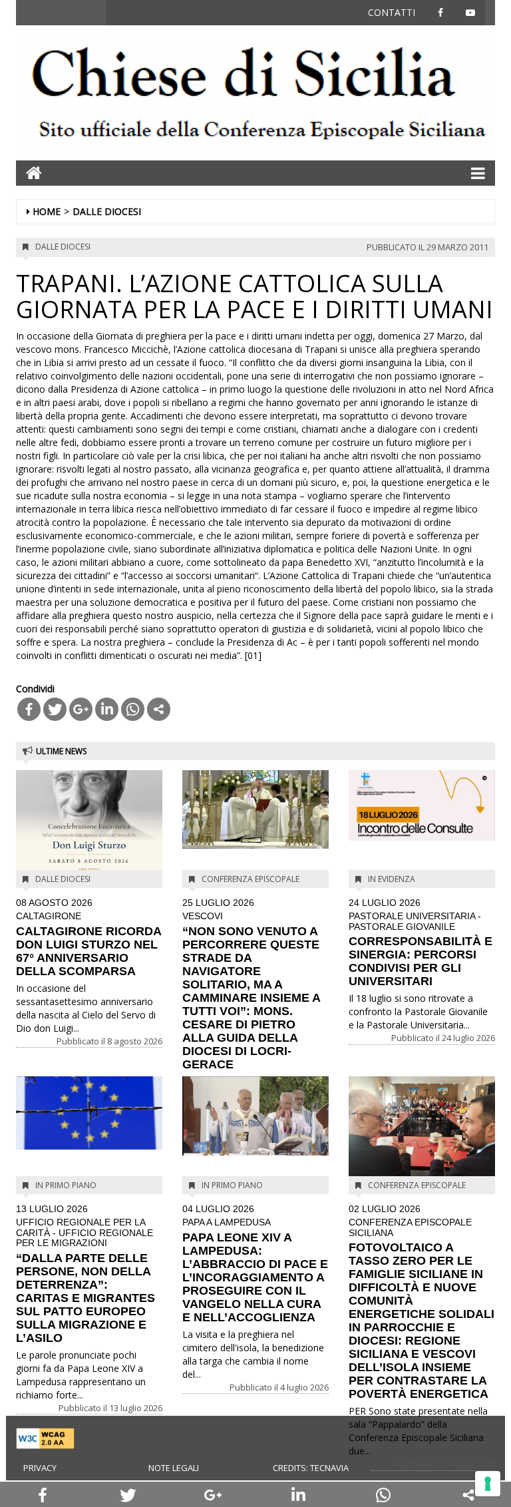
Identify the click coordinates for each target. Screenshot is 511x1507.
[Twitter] (55, 709)
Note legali (173, 1468)
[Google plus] (80, 709)
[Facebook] (29, 709)
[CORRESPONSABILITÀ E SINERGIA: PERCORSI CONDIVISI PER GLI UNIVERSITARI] (422, 805)
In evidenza (391, 879)
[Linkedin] (106, 709)
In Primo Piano (65, 1185)
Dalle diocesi (107, 211)
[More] (158, 709)
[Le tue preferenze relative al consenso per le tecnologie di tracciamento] (487, 1483)
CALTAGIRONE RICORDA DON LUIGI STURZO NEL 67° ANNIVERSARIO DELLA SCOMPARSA (88, 938)
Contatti (391, 12)
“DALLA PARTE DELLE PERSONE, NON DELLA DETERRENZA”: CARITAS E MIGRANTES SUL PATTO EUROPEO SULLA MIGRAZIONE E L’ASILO (85, 1274)
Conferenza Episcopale (250, 879)
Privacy (40, 1468)
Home (47, 211)
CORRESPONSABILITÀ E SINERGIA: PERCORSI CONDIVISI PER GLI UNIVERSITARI (420, 943)
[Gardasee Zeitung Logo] (255, 95)
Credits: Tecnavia (311, 1468)
